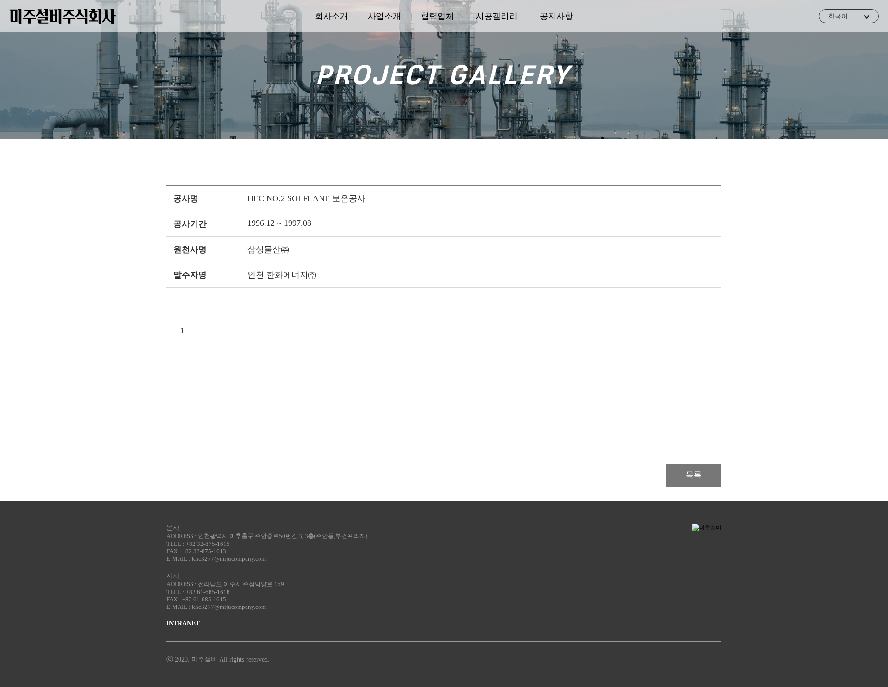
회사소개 (331, 16)
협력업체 (437, 16)
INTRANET (183, 623)
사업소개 (384, 16)
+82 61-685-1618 (208, 591)
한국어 (838, 16)
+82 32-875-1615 (208, 543)
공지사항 (556, 16)
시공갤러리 (497, 16)
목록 (694, 474)
